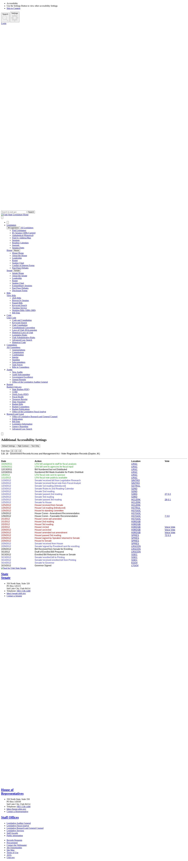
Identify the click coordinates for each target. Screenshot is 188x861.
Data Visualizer (18, 402)
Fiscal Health (18, 397)
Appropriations (18, 350)
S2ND (134, 488)
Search (5, 14)
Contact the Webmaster (17, 845)
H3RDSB (136, 521)
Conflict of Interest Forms (23, 265)
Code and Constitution (22, 320)
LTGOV (135, 565)
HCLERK (136, 499)
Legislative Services (15, 830)
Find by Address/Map (21, 238)
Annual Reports (19, 379)
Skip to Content (13, 8)
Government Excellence (22, 377)
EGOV (134, 563)
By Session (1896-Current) (24, 233)
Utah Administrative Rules (23, 337)
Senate (9, 270)
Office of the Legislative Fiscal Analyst (29, 411)
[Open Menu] (2, 217)
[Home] (94, 214)
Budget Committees (20, 407)
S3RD (134, 494)
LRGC (134, 464)
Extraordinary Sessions (22, 285)
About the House (19, 255)
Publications (17, 419)
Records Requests (14, 840)
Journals (15, 245)
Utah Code (11, 318)
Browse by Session (20, 300)
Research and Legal (15, 414)
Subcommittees (18, 362)
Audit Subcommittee (21, 374)
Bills (9, 293)
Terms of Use (12, 852)
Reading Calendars (20, 243)
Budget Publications (21, 409)
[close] (2, 433)
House (9, 250)
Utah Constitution (20, 325)
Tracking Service (19, 308)
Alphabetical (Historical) (22, 235)
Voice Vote (170, 527)
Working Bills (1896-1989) (24, 310)
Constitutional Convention (23, 327)
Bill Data (16, 313)
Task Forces (17, 365)
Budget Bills (17, 404)
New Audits (17, 372)
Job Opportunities (14, 847)
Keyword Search (19, 305)
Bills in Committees (20, 367)
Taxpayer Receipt (19, 399)
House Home (18, 253)
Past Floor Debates (20, 268)
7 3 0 (167, 516)
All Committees (13, 347)
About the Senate (19, 276)
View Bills (11, 295)
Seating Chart (18, 263)
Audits (9, 369)
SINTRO (135, 480)
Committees (12, 345)
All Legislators (13, 228)
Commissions (18, 352)
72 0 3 (168, 535)
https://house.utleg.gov (16, 809)
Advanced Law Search (22, 340)
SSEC (134, 554)
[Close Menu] (8, 222)
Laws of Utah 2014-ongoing (24, 330)
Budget (10, 384)
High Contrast (23, 446)
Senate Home (18, 273)
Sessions (16, 240)
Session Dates (18, 248)
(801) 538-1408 (23, 591)
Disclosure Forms (19, 290)
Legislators (11, 225)
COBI (14, 392)
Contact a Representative (17, 811)
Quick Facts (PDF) (20, 394)
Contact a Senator (14, 596)
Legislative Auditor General (19, 823)
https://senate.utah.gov (16, 593)
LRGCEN (136, 546)
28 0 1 (168, 499)
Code (9, 315)
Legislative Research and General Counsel (25, 828)
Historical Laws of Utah (22, 332)
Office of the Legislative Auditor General (30, 382)
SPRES (135, 535)
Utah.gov (11, 857)
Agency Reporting (20, 426)
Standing (16, 360)
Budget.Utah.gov (14, 387)
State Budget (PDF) (20, 389)
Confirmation (18, 355)
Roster (15, 260)
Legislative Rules (19, 335)
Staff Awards (12, 833)
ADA (9, 855)
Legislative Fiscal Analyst (18, 825)
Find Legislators (19, 230)
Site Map (10, 850)
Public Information (15, 835)
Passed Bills (17, 303)
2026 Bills (16, 298)
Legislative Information (22, 424)
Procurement (12, 843)
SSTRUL (135, 486)
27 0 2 (168, 494)
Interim (15, 357)
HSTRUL (135, 508)
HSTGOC (136, 510)
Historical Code (19, 342)
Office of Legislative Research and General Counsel (34, 416)
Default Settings (8, 446)
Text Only (35, 446)
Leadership (17, 258)
